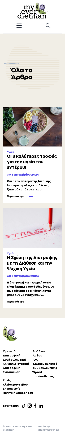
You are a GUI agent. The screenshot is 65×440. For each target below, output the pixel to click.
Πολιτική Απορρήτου (18, 393)
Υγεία (10, 152)
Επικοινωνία (11, 388)
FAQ (35, 359)
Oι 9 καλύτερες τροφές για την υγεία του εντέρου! (32, 161)
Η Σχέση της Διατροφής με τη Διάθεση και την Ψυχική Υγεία (32, 263)
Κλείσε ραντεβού (15, 384)
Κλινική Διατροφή (16, 364)
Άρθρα (37, 355)
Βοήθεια (39, 351)
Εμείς (7, 380)
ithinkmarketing (48, 430)
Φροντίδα (10, 351)
